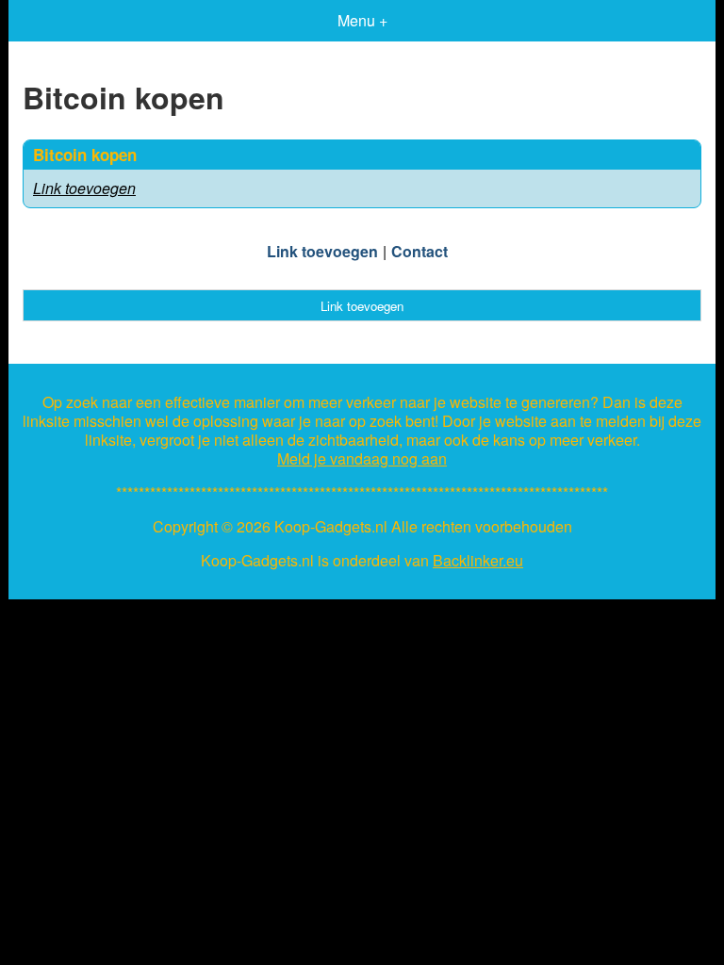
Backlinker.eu (478, 560)
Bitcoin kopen (85, 154)
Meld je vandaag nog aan (362, 459)
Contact (419, 251)
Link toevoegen (84, 188)
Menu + (362, 20)
